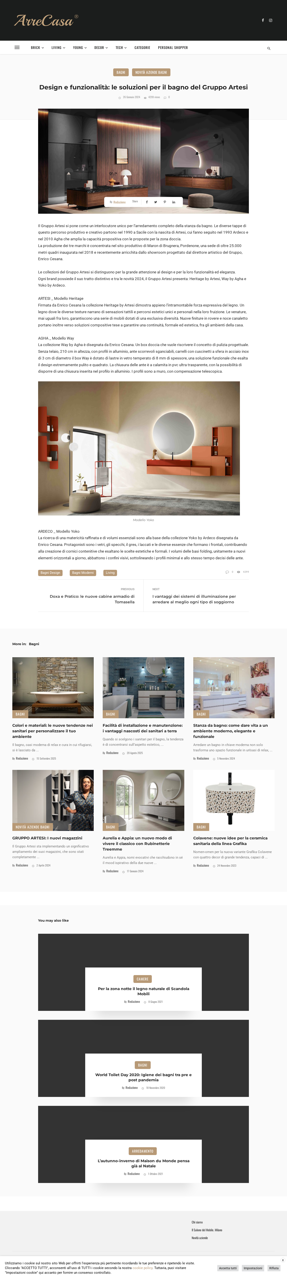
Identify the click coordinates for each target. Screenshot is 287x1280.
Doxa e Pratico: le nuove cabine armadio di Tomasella (92, 599)
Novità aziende (200, 1238)
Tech (119, 47)
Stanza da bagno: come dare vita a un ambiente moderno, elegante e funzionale (230, 731)
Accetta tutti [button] (228, 1268)
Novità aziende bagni (151, 72)
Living (56, 47)
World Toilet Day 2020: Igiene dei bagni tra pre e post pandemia (143, 1077)
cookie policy (142, 1268)
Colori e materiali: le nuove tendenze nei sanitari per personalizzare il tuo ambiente (52, 731)
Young (78, 47)
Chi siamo (197, 1222)
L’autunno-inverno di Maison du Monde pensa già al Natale (143, 1163)
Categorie (142, 47)
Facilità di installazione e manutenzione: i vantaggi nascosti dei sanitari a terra (143, 728)
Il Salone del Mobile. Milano (207, 1230)
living (110, 573)
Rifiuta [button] (274, 1268)
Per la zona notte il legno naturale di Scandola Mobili (143, 991)
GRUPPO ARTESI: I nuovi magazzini (47, 838)
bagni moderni (83, 573)
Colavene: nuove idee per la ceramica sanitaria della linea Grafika (230, 841)
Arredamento (142, 1151)
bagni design (50, 573)
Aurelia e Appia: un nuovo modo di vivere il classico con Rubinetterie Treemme (137, 843)
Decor (99, 47)
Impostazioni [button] (253, 1268)
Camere (142, 978)
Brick (35, 47)
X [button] (283, 1260)
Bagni (121, 72)
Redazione (119, 202)
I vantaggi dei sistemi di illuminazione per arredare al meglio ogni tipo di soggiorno (194, 599)
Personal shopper (173, 47)
